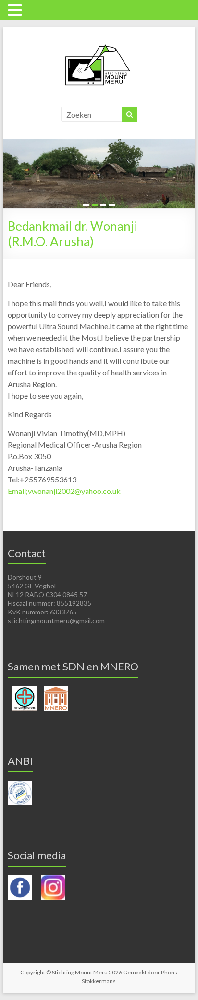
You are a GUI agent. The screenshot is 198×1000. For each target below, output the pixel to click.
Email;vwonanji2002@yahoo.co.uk (64, 490)
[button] (16, 10)
